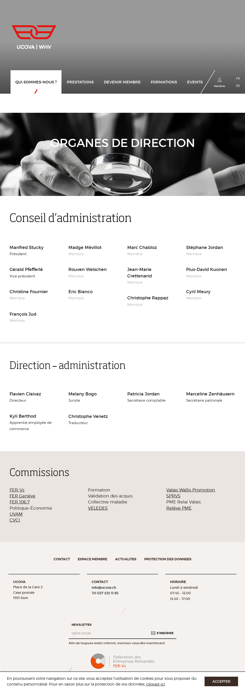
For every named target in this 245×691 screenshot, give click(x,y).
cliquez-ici (155, 684)
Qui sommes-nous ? (36, 82)
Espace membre (92, 559)
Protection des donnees (167, 559)
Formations (164, 82)
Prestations (80, 82)
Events (195, 82)
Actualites (125, 559)
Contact (62, 559)
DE (238, 85)
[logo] (34, 35)
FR (238, 78)
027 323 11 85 (107, 593)
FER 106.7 (20, 501)
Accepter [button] (221, 681)
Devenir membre (122, 82)
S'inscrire (165, 633)
